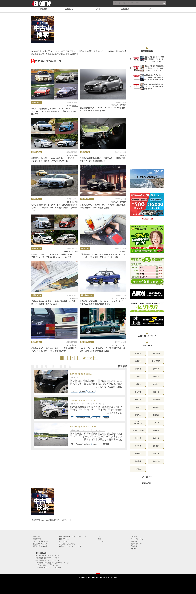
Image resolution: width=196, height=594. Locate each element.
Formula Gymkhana (83, 418)
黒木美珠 (138, 461)
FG (72, 418)
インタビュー (64, 541)
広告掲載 (134, 546)
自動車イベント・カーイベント (80, 404)
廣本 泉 (138, 399)
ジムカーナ (96, 418)
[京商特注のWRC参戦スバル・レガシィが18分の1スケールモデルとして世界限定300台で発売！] (103, 276)
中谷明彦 (75, 202)
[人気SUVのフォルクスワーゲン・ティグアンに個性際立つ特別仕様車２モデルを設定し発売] (103, 180)
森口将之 (156, 384)
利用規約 (134, 541)
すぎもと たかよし (138, 430)
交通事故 (83, 391)
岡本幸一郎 (156, 461)
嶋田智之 (138, 361)
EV (99, 536)
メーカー (101, 541)
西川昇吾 (138, 446)
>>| (95, 358)
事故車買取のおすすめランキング (47, 560)
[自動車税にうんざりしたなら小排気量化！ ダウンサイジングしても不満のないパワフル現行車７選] (54, 133)
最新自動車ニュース (87, 199)
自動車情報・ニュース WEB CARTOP (45, 520)
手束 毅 (156, 453)
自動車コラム (36, 102)
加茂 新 (156, 438)
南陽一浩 (156, 392)
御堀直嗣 (156, 369)
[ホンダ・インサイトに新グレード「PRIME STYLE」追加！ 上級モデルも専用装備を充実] (103, 323)
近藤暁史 (123, 251)
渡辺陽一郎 (74, 298)
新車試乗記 (37, 536)
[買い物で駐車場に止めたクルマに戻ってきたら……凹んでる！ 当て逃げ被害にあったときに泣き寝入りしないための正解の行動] (51, 381)
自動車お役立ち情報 (40, 546)
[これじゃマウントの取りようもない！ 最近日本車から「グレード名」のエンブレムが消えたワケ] (54, 323)
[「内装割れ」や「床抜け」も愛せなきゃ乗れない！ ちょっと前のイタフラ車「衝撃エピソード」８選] (103, 230)
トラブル (74, 391)
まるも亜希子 (73, 251)
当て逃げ (91, 391)
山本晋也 (156, 376)
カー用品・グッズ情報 (67, 544)
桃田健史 (156, 407)
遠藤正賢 (156, 430)
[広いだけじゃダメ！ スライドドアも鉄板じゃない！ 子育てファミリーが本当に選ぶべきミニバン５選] (54, 230)
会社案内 (134, 536)
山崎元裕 (138, 376)
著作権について (136, 544)
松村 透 (138, 438)
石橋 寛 (156, 423)
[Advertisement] (147, 132)
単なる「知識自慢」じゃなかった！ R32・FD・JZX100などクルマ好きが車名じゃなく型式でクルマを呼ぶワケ (53, 111)
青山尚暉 (75, 155)
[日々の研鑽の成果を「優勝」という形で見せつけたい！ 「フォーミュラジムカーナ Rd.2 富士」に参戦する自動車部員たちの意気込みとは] (51, 434)
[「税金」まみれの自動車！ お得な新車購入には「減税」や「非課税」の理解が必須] (54, 276)
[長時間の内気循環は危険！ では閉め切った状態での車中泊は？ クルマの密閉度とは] (103, 133)
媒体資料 (134, 549)
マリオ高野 (156, 353)
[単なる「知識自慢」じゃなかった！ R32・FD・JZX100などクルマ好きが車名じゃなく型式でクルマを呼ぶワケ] (54, 84)
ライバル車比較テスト (41, 541)
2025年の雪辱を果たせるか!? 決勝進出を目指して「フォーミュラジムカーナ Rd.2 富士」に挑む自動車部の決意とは (96, 410)
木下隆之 (138, 469)
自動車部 (106, 418)
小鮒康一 (75, 106)
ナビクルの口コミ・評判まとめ (46, 565)
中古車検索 (37, 539)
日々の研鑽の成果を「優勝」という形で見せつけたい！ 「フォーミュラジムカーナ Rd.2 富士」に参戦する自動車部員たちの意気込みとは (96, 436)
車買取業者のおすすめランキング (47, 558)
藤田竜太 (123, 155)
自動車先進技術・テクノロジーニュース (73, 536)
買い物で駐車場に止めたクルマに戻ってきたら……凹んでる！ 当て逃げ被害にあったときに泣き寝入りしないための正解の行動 (96, 383)
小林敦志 (138, 384)
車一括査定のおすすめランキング (47, 555)
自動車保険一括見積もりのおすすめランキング (52, 563)
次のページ (87, 358)
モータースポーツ (98, 404)
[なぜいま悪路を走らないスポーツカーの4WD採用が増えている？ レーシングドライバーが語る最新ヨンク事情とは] (54, 180)
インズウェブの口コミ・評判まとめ (48, 568)
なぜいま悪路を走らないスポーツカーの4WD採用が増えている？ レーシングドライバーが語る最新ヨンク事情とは (54, 207)
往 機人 (156, 446)
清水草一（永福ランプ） (138, 422)
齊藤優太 (138, 453)
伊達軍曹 (138, 369)
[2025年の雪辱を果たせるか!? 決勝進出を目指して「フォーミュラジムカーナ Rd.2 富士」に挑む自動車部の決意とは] (51, 408)
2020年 (63, 520)
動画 (99, 539)
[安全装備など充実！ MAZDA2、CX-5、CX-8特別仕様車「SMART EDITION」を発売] (103, 84)
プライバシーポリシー (139, 539)
